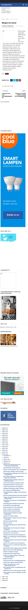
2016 (3, 446)
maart (5, 459)
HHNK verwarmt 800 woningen (11, 511)
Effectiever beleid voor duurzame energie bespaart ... (15, 540)
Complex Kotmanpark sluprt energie (13, 488)
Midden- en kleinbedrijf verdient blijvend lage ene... (14, 537)
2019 (3, 441)
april (5, 457)
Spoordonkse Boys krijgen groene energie (15, 548)
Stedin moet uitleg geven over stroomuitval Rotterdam (11, 465)
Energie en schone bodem (10, 516)
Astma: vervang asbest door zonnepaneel (15, 469)
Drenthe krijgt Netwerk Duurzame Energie (15, 495)
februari (6, 461)
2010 (3, 578)
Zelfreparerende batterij (10, 521)
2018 (3, 443)
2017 (3, 444)
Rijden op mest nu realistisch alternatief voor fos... (14, 545)
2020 (3, 439)
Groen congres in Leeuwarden (11, 509)
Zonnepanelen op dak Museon (11, 467)
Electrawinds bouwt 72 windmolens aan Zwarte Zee (14, 568)
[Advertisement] (12, 256)
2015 (3, 448)
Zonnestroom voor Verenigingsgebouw (14, 560)
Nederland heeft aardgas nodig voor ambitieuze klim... (13, 480)
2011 (3, 576)
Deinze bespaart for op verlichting (13, 507)
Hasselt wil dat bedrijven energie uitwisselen (12, 513)
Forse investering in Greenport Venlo (13, 483)
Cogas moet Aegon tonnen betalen (13, 562)
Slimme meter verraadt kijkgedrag (13, 550)
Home (3, 19)
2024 (3, 431)
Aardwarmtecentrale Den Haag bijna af (14, 534)
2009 (3, 580)
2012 (3, 454)
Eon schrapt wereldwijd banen (11, 490)
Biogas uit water (8, 558)
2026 (3, 428)
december (7, 455)
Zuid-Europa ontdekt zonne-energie (13, 471)
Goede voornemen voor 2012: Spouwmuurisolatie (11, 564)
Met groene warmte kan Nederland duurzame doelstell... (13, 477)
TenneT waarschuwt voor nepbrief (13, 486)
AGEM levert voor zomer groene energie (14, 570)
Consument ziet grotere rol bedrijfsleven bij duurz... (14, 501)
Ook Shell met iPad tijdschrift (11, 505)
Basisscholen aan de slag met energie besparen (14, 528)
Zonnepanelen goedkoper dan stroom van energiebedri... (15, 474)
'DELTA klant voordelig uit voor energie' (14, 531)
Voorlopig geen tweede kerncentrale (13, 503)
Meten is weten (7, 523)
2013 (3, 452)
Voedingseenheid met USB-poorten (13, 484)
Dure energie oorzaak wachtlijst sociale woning (14, 573)
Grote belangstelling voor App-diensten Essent (14, 525)
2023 (3, 433)
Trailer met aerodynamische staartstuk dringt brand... (14, 497)
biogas (7, 19)
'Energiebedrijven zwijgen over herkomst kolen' (14, 492)
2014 (3, 450)
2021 (3, 437)
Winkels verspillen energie (10, 551)
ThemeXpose (17, 608)
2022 (3, 435)
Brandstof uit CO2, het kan (10, 533)
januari (6, 463)
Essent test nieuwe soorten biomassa (14, 543)
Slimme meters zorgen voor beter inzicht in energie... (14, 518)
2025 (3, 430)
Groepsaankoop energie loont (11, 553)
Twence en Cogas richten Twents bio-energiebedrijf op (14, 556)
